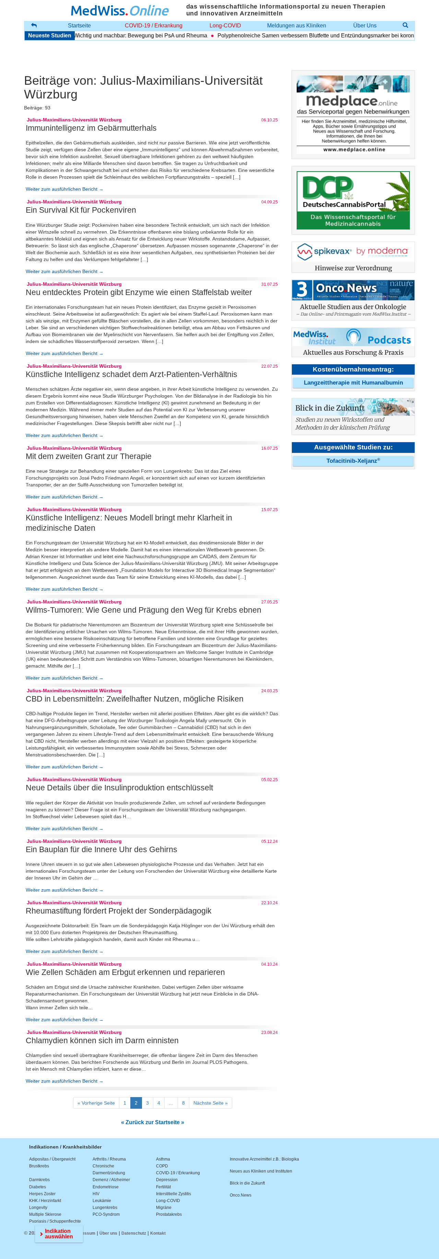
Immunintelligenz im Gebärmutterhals (91, 127)
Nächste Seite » (210, 1103)
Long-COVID (225, 25)
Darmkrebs (39, 1179)
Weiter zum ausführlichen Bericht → (65, 189)
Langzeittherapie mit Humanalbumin (353, 382)
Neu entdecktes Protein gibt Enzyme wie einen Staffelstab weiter (139, 292)
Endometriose (106, 1187)
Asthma (163, 1159)
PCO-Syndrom (106, 1214)
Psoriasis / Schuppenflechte (55, 1221)
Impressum (84, 1233)
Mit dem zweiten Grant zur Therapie (89, 456)
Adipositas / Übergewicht (52, 1159)
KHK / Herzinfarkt (45, 1200)
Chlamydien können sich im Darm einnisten (102, 1040)
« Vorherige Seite (96, 1103)
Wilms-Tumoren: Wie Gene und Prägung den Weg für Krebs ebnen (143, 609)
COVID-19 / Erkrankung (153, 25)
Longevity (38, 1207)
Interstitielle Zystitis (173, 1193)
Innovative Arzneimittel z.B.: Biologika (264, 1159)
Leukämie (102, 1200)
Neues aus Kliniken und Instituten (261, 1171)
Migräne (163, 1207)
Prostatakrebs (169, 1214)
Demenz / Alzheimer (111, 1179)
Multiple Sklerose (45, 1214)
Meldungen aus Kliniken (296, 25)
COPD (162, 1166)
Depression (167, 1179)
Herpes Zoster (42, 1193)
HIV (96, 1193)
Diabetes (37, 1187)
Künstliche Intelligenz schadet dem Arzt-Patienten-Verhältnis (131, 374)
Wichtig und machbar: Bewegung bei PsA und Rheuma (125, 35)
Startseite (79, 25)
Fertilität (163, 1187)
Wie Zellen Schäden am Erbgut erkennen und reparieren (125, 972)
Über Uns (365, 25)
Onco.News (240, 1195)
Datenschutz (133, 1233)
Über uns (108, 1233)
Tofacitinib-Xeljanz (353, 461)
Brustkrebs (39, 1166)
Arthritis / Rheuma (109, 1159)
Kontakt (158, 1233)
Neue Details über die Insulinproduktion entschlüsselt (119, 787)
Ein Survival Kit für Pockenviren (81, 209)
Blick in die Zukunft (247, 1183)
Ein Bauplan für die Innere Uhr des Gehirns (101, 849)
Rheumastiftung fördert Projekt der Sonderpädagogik (119, 910)
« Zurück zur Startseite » (152, 1122)
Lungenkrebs (105, 1207)
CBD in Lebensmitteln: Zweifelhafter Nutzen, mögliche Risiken (135, 698)
